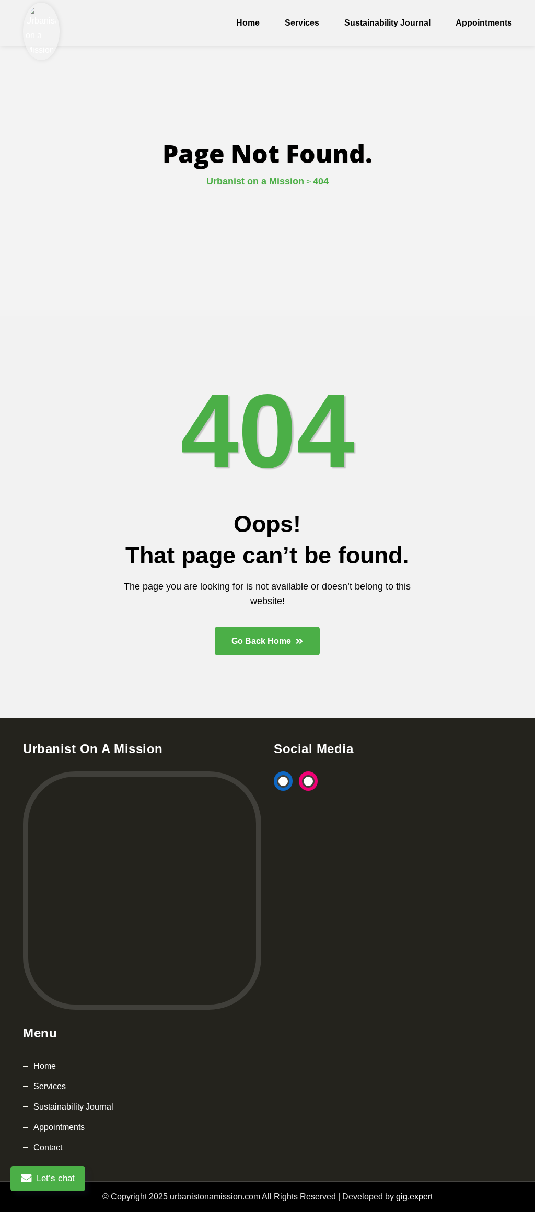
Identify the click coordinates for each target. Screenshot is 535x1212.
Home (248, 22)
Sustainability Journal (387, 22)
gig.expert (414, 1196)
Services (302, 22)
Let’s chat (56, 1178)
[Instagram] (308, 781)
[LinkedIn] (283, 781)
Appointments (484, 22)
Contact (47, 1147)
